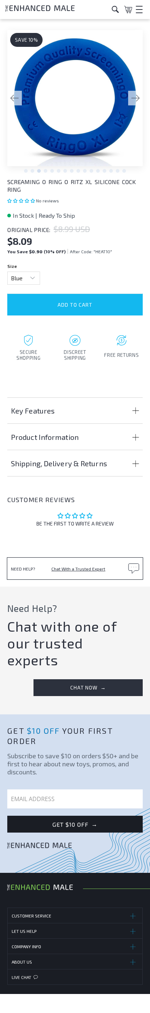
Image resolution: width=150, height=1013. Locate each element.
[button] (21, 200)
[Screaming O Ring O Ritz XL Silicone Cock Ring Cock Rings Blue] (75, 102)
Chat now (88, 687)
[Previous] (14, 98)
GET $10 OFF (75, 824)
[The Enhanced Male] (55, 9)
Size (12, 266)
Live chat (21, 977)
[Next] (135, 98)
